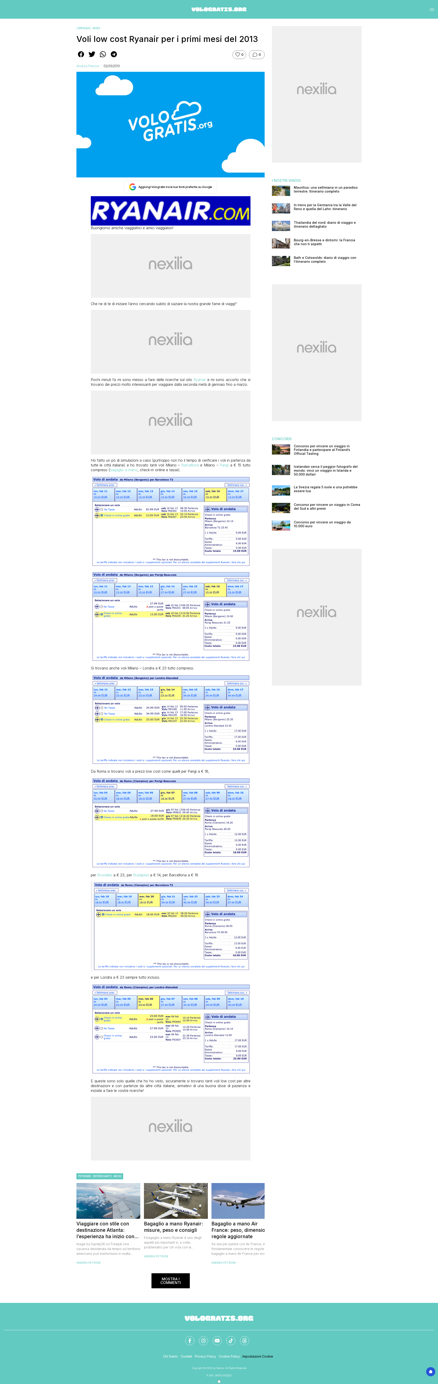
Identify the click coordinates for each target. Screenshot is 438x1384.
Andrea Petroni (87, 66)
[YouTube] (214, 1338)
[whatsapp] (102, 57)
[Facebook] (187, 1338)
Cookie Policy (229, 1356)
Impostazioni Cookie (257, 1356)
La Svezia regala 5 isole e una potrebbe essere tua (325, 489)
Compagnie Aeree (88, 28)
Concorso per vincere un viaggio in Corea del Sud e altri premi (327, 506)
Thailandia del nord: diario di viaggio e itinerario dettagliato (325, 224)
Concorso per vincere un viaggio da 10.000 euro (322, 524)
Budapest (141, 875)
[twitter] (91, 57)
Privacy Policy (205, 1356)
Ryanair (199, 379)
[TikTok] (228, 1338)
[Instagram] (201, 1338)
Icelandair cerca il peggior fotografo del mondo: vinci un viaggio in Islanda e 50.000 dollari (326, 470)
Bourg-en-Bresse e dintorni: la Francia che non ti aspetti (324, 242)
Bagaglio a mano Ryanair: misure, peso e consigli (173, 1227)
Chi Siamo (170, 1356)
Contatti (186, 1356)
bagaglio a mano (124, 470)
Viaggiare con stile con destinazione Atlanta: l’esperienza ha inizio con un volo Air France (105, 1230)
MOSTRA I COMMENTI (170, 1281)
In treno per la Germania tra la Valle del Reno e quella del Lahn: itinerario (325, 207)
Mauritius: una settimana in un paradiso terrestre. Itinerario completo (326, 189)
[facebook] (81, 57)
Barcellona (190, 465)
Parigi (224, 465)
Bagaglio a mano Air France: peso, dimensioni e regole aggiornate (242, 1230)
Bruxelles (104, 875)
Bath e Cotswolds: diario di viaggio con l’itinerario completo (325, 259)
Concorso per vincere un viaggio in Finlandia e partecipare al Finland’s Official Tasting (322, 450)
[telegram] (113, 57)
